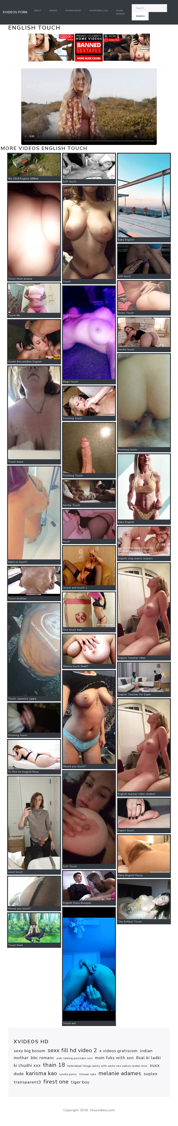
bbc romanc (42, 1058)
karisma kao (41, 1073)
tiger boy (80, 1082)
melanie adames (120, 1073)
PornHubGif (73, 10)
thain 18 (54, 1065)
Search (140, 16)
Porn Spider (120, 12)
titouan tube (87, 1074)
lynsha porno (68, 1074)
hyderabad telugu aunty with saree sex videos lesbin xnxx (107, 1066)
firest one (56, 1081)
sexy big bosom (29, 1051)
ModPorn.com (99, 10)
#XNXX (53, 10)
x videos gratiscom (118, 1051)
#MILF (37, 10)
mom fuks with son (114, 1058)
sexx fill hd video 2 (72, 1050)
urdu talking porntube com (74, 1058)
